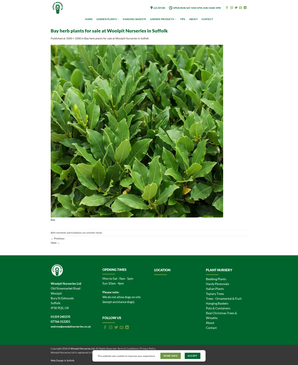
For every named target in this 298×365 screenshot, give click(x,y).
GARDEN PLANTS (106, 19)
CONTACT (207, 19)
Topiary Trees (215, 294)
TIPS (182, 19)
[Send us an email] (240, 7)
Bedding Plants (216, 279)
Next (55, 242)
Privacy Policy (147, 348)
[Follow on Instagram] (231, 7)
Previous (57, 238)
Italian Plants (215, 289)
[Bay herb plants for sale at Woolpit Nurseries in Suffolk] (137, 130)
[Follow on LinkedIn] (245, 7)
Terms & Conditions (127, 348)
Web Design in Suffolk (62, 360)
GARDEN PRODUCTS (162, 19)
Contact (211, 328)
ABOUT (193, 19)
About (210, 323)
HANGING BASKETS (134, 19)
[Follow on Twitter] (236, 7)
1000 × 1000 (73, 38)
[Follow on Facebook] (227, 7)
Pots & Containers (218, 308)
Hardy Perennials (217, 284)
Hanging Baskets (217, 303)
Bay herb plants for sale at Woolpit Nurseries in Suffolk (116, 38)
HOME (89, 19)
